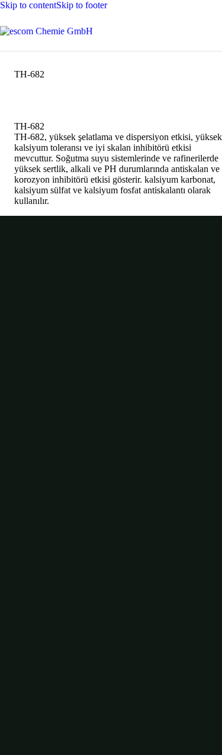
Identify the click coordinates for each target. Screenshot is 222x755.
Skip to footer (81, 5)
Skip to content (28, 5)
